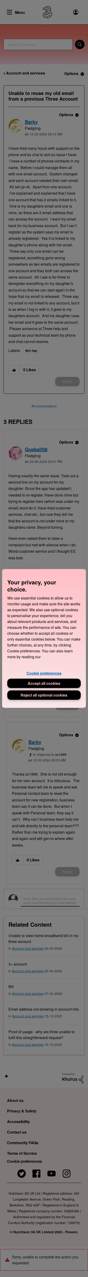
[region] (44, 638)
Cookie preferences (44, 673)
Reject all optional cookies (44, 695)
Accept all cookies (44, 683)
